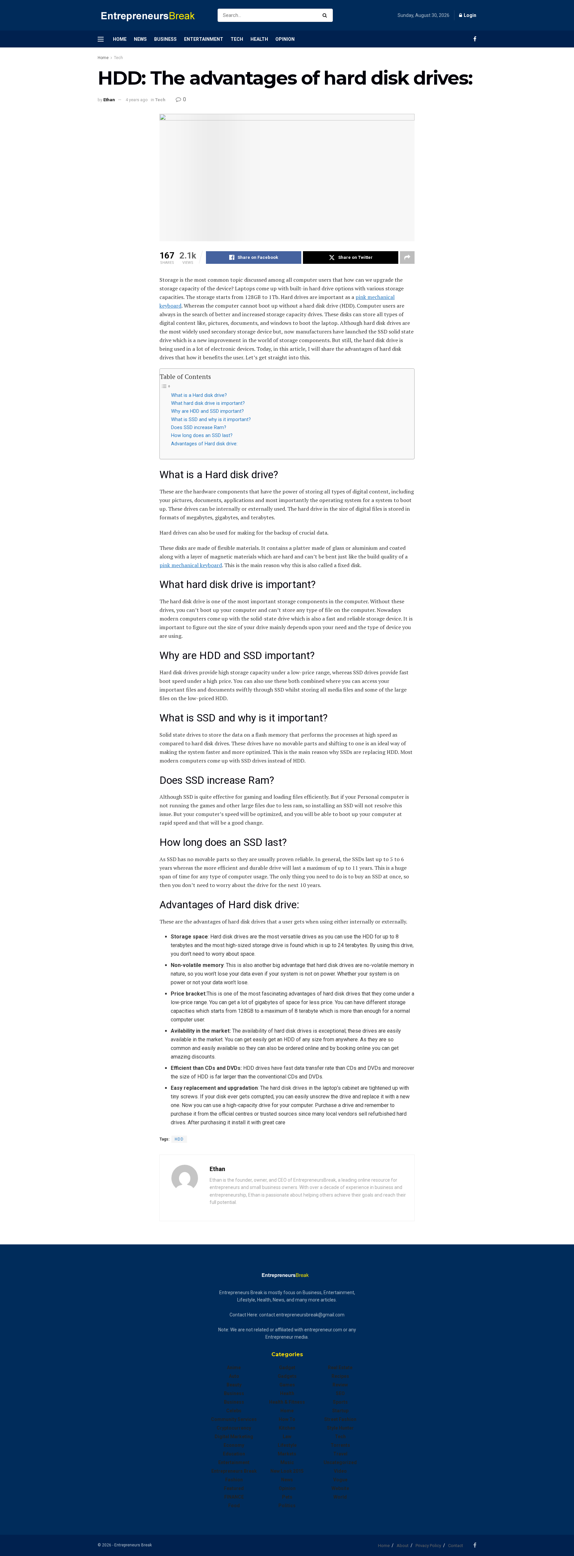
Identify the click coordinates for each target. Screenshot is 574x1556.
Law (287, 1436)
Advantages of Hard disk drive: (204, 444)
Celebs (233, 1410)
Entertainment (203, 39)
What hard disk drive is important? (208, 403)
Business (165, 39)
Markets (287, 1453)
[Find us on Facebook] (474, 39)
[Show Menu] (101, 39)
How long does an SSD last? (202, 435)
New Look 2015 (287, 1471)
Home (120, 39)
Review (340, 1384)
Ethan (109, 99)
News (140, 39)
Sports (340, 1402)
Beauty (234, 1384)
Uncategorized (340, 1462)
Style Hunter (340, 1428)
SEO (340, 1393)
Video (340, 1471)
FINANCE (234, 1497)
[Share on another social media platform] (407, 257)
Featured (234, 1488)
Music (287, 1462)
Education (234, 1453)
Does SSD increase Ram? (198, 427)
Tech (237, 39)
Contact (455, 1545)
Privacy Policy (428, 1545)
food (234, 1505)
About (403, 1545)
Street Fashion (340, 1419)
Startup (340, 1410)
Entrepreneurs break (234, 1471)
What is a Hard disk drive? (199, 395)
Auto (234, 1376)
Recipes (340, 1376)
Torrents (340, 1445)
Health (259, 39)
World (340, 1497)
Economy (234, 1445)
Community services (234, 1419)
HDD (179, 1139)
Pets (287, 1497)
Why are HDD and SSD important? (207, 411)
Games (287, 1384)
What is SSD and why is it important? (211, 419)
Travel (340, 1453)
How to (287, 1419)
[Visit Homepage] (152, 15)
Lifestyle (287, 1445)
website (340, 1488)
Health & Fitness (287, 1402)
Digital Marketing (234, 1436)
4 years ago (137, 99)
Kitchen (287, 1428)
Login (469, 15)
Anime (234, 1367)
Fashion (234, 1479)
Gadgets (287, 1376)
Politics (287, 1505)
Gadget (287, 1367)
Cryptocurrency (234, 1428)
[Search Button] (326, 15)
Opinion (285, 39)
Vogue (340, 1479)
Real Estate (340, 1367)
